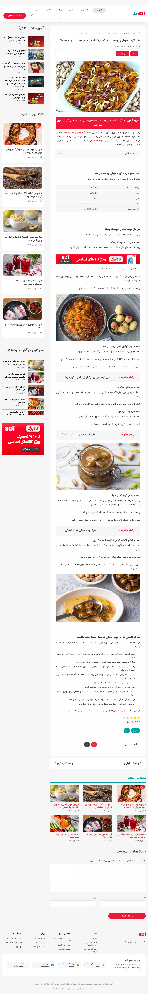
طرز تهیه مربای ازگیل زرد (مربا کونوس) (87, 377)
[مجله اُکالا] (139, 13)
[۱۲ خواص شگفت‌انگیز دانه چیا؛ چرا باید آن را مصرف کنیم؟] (97, 793)
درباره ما (37, 10)
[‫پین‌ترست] (94, 744)
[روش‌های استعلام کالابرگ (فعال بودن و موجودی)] (36, 98)
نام (145, 897)
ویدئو (60, 10)
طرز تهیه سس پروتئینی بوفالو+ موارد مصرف (66, 836)
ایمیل (94, 897)
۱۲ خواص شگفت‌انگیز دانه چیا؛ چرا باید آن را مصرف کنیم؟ (98, 806)
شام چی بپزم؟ (40, 938)
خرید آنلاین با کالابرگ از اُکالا (62, 939)
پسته (134, 53)
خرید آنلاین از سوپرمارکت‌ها (92, 943)
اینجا (59, 121)
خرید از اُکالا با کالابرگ (14, 15)
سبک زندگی (86, 10)
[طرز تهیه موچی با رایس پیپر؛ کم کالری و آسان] (97, 823)
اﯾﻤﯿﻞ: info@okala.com (13, 942)
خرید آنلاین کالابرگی (129, 121)
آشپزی (100, 10)
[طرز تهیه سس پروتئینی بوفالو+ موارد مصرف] (64, 823)
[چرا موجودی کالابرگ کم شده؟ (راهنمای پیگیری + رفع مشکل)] (36, 54)
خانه (135, 33)
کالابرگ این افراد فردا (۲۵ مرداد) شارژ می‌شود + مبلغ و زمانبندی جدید (13, 66)
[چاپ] (87, 744)
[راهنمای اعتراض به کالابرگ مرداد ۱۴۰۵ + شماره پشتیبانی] (36, 41)
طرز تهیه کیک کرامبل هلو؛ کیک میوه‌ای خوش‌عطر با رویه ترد (133, 806)
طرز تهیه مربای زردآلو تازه (80, 435)
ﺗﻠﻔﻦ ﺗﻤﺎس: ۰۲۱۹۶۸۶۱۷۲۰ (13, 938)
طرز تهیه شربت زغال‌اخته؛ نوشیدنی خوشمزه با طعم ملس (132, 836)
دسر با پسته (122, 53)
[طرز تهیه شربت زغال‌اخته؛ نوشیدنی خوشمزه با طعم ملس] (131, 823)
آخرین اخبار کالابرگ (64, 945)
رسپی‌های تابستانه (64, 949)
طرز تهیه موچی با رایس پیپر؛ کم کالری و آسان (99, 836)
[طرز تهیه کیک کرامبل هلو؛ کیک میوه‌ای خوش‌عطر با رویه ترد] (131, 793)
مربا (126, 730)
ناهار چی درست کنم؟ (37, 942)
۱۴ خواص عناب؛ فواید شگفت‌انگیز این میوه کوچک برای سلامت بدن (14, 411)
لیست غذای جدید (38, 946)
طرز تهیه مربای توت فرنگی (80, 530)
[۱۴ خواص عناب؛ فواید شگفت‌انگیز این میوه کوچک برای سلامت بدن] (36, 412)
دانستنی (71, 10)
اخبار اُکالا (49, 10)
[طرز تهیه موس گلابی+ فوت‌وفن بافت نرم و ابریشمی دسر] (64, 793)
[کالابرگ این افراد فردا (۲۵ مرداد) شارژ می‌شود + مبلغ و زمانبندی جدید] (36, 67)
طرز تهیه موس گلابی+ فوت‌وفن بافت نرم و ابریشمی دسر (66, 806)
